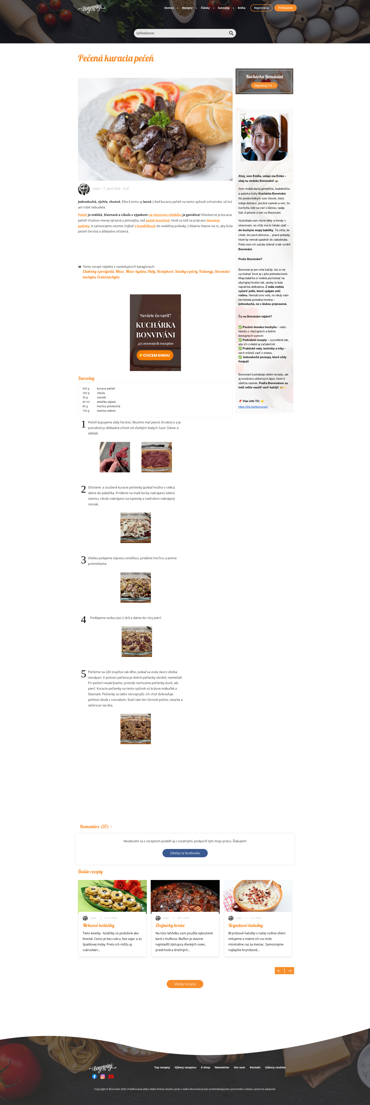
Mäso (119, 271)
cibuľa (101, 393)
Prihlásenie (285, 8)
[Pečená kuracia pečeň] (115, 457)
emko (96, 188)
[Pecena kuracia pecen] (155, 124)
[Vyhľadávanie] (231, 33)
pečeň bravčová (158, 220)
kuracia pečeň (106, 388)
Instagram (102, 1076)
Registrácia (261, 8)
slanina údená (106, 410)
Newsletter (222, 1067)
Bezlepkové (165, 271)
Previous (279, 970)
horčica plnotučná (108, 406)
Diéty (151, 271)
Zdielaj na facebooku (185, 853)
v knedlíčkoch (145, 226)
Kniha (241, 8)
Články (205, 8)
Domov (169, 8)
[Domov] (91, 8)
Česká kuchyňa (108, 277)
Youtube (111, 1076)
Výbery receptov (185, 1067)
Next (289, 970)
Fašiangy (206, 271)
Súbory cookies (275, 1067)
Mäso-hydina (136, 271)
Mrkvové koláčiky (98, 925)
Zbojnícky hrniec (170, 925)
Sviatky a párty (186, 271)
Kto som (239, 1067)
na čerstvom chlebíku (165, 215)
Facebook (94, 1076)
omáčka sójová (106, 402)
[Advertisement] (155, 790)
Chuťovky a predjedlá (98, 271)
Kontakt (255, 1067)
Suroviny (224, 8)
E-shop (205, 1067)
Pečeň (82, 215)
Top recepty (162, 1067)
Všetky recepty (185, 984)
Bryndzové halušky (245, 925)
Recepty (187, 8)
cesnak (101, 397)
